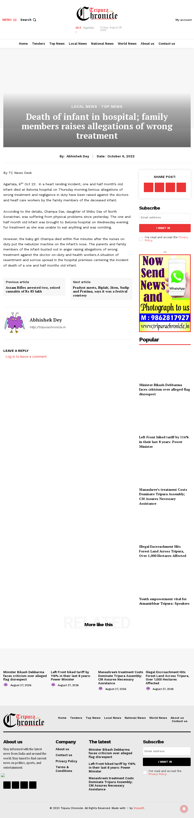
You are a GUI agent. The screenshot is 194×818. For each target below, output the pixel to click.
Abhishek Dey (77, 156)
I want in (163, 228)
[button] (28, 19)
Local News (84, 106)
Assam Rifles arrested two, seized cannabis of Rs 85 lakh (33, 290)
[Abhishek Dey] (14, 323)
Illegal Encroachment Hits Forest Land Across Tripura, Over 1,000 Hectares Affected (162, 551)
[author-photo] (6, 685)
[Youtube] (32, 785)
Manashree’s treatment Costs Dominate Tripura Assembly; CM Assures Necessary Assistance (163, 496)
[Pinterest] (170, 187)
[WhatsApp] (181, 187)
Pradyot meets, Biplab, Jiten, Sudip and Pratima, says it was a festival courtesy (101, 291)
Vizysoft (139, 808)
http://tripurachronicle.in (48, 327)
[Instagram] (15, 785)
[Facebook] (148, 187)
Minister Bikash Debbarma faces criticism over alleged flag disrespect (164, 389)
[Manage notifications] (184, 809)
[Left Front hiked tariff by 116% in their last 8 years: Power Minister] (165, 416)
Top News (112, 106)
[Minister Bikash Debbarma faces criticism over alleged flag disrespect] (165, 364)
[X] (159, 187)
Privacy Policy (157, 774)
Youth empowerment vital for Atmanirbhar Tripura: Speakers (164, 601)
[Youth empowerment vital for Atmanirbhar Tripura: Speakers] (165, 578)
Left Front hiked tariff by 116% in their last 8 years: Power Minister (164, 441)
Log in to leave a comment (26, 356)
